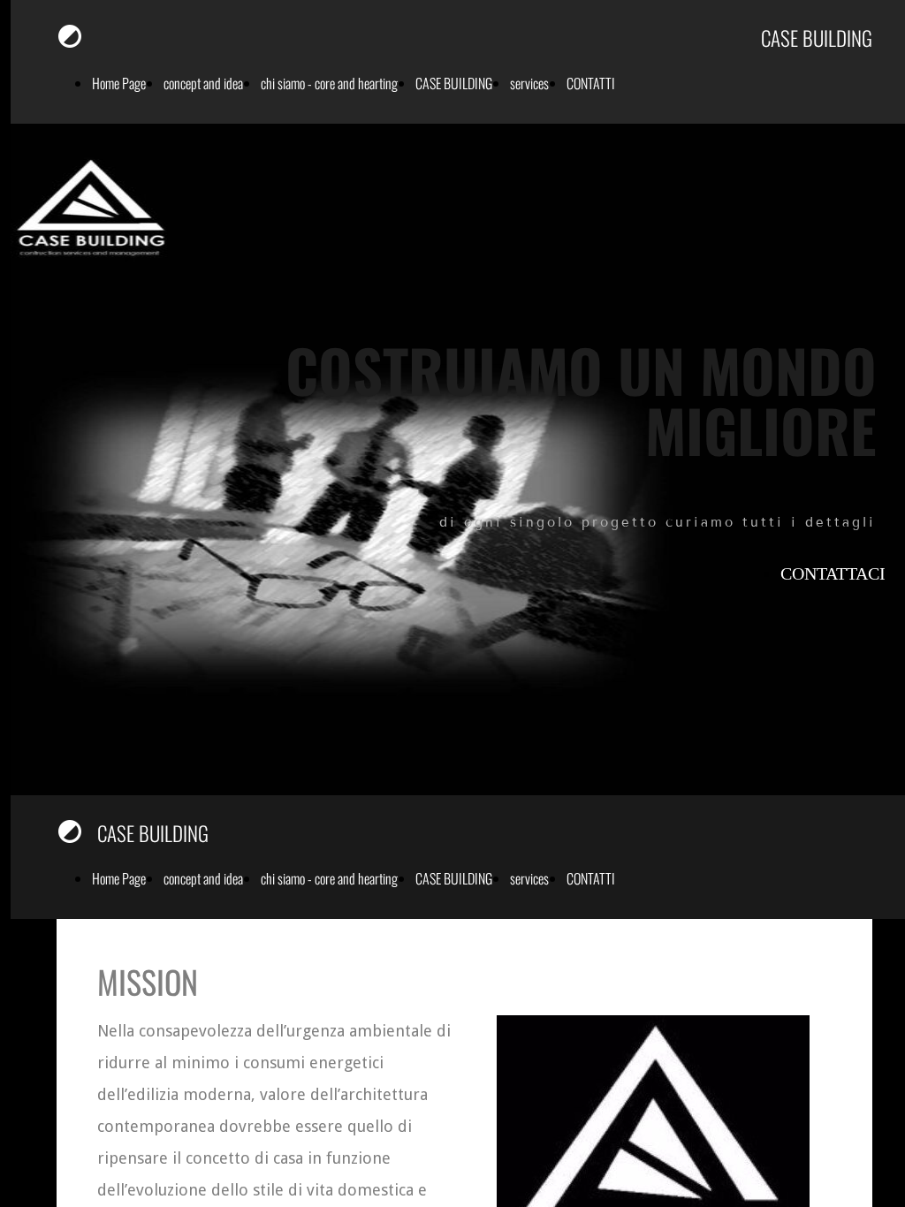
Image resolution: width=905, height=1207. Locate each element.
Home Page (119, 83)
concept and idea (203, 83)
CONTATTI (591, 83)
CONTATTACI (833, 573)
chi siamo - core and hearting (329, 83)
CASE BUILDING (453, 83)
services (529, 83)
